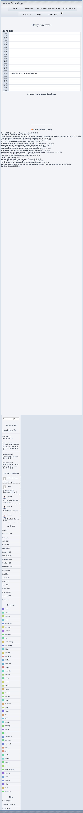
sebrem (9, 496)
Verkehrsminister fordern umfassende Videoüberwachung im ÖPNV (23, 152)
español (7, 674)
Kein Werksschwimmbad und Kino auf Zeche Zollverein (19, 138)
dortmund (8, 656)
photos (7, 747)
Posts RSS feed (7, 801)
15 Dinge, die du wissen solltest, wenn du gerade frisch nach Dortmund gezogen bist (29, 164)
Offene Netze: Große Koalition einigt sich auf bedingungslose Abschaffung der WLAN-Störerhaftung (34, 136)
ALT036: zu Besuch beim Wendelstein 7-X (15, 142)
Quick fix (4, 166)
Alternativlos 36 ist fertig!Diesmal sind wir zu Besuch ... (19, 143)
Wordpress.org (6, 808)
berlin (6, 620)
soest (6, 777)
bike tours (8, 627)
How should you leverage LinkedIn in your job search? (19, 148)
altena (7, 609)
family (7, 685)
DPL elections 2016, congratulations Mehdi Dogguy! (18, 162)
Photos (39, 14)
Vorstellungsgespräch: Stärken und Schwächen (17, 147)
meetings (7, 725)
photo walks (8, 744)
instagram (8, 704)
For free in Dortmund (69, 8)
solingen (7, 784)
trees (6, 787)
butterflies (8, 634)
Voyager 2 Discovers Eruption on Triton (14, 159)
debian (7, 649)
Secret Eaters (5, 157)
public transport (9, 769)
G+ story (7, 693)
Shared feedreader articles (42, 129)
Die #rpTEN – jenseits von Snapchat (13, 133)
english (7, 667)
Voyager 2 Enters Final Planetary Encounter (15, 161)
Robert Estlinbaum (13, 478)
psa (6, 766)
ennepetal (8, 671)
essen (7, 678)
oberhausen (8, 736)
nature (7, 729)
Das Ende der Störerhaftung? (11, 135)
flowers (7, 689)
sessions (7, 773)
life (6, 714)
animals (7, 616)
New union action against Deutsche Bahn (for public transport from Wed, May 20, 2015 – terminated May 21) (10, 446)
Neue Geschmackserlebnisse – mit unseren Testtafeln (19, 140)
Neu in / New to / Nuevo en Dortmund (48, 8)
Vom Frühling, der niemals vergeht (12, 155)
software (7, 780)
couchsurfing (9, 641)
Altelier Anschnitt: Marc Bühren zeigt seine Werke (17, 150)
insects (7, 700)
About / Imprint (52, 14)
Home (15, 8)
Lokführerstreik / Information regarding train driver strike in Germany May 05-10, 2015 (10, 465)
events (7, 682)
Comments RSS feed (8, 804)
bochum (7, 631)
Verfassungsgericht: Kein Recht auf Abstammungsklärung (20, 145)
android (7, 612)
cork (6, 638)
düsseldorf (8, 663)
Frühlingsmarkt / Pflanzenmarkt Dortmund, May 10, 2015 (10, 456)
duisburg (7, 660)
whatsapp (8, 791)
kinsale (7, 711)
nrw (6, 733)
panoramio (8, 740)
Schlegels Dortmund (11, 510)
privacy (7, 762)
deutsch (7, 652)
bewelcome (8, 623)
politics (7, 758)
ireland (7, 707)
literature (7, 722)
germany (7, 696)
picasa (7, 751)
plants (7, 755)
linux (6, 718)
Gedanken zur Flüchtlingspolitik (7, 437)
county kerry (9, 645)
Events (25, 14)
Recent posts (29, 8)
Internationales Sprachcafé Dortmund (10, 491)
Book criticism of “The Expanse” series (9, 431)
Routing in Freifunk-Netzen (10, 154)
